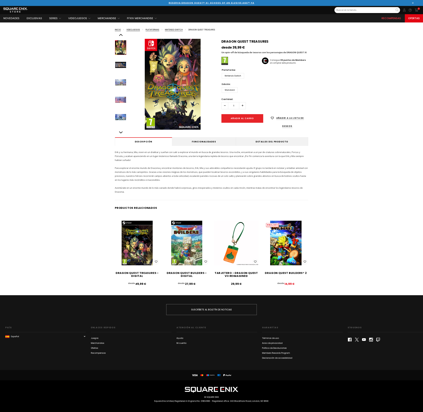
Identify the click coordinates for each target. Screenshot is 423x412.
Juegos (94, 338)
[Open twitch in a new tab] (378, 340)
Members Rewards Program (276, 353)
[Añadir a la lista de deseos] (156, 261)
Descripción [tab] (143, 141)
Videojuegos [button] (77, 18)
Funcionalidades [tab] (204, 141)
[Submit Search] (397, 10)
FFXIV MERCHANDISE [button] (140, 18)
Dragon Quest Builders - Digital (187, 274)
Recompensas (391, 18)
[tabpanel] (211, 171)
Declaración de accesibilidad (277, 357)
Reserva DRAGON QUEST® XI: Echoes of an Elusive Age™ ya (211, 2)
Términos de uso (270, 338)
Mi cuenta (181, 343)
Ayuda (179, 338)
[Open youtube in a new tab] (364, 340)
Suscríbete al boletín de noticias (211, 309)
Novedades (11, 18)
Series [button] (53, 18)
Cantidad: (227, 99)
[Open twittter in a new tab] (357, 340)
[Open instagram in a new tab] (371, 340)
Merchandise (97, 343)
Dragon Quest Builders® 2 (286, 273)
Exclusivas (34, 18)
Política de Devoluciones (274, 348)
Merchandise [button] (107, 18)
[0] (416, 10)
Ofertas (414, 18)
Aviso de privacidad (272, 343)
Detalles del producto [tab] (272, 141)
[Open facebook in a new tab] (350, 340)
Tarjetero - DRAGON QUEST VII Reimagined (236, 274)
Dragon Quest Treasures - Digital (137, 274)
